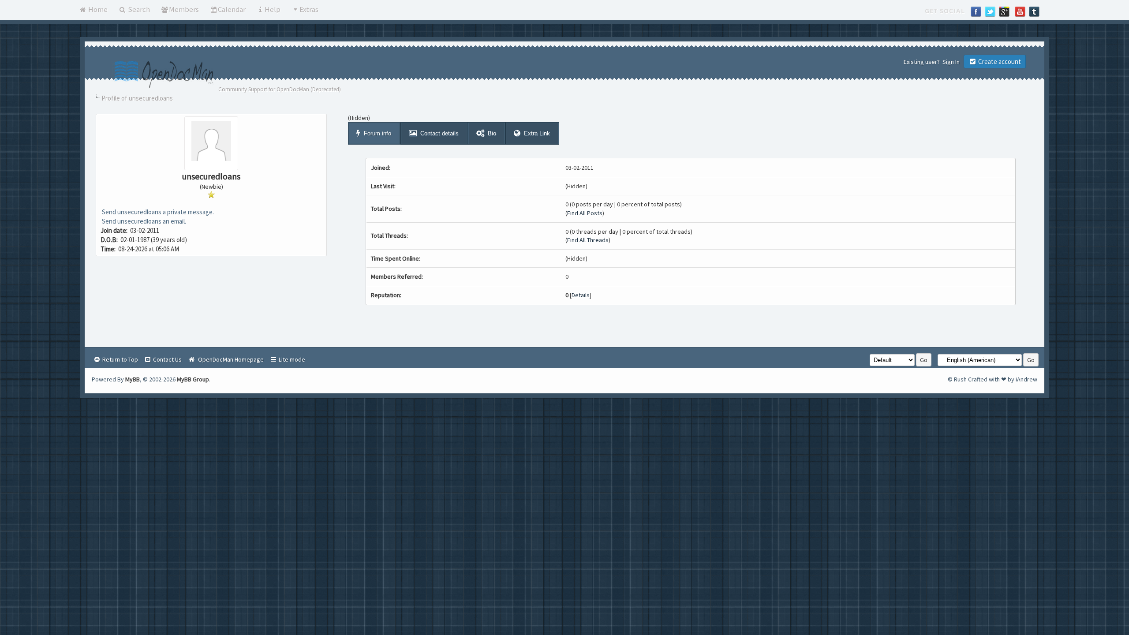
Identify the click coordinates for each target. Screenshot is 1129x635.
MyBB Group (193, 379)
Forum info (377, 133)
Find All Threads (588, 240)
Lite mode (291, 359)
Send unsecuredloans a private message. (157, 212)
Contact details (439, 133)
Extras (308, 9)
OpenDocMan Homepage (229, 359)
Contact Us (167, 359)
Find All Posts (584, 213)
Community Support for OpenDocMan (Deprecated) (279, 89)
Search (138, 9)
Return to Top (119, 359)
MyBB (132, 379)
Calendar (232, 9)
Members (184, 9)
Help (272, 9)
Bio (492, 133)
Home (97, 9)
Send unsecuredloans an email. (143, 221)
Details (581, 295)
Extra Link (537, 133)
